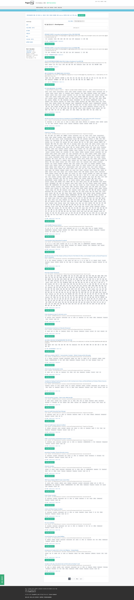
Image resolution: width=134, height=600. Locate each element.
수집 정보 (28, 39)
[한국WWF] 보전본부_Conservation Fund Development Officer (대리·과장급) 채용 (62, 34)
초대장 (105, 1)
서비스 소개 (46, 7)
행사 (48, 15)
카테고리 (28, 33)
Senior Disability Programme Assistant (53, 225)
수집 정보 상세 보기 (50, 43)
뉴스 (41, 15)
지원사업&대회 (30, 15)
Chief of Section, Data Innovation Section (54, 368)
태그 (27, 36)
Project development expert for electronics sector (56, 314)
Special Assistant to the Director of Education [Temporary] (57, 328)
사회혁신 (65, 15)
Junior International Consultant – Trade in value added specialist (59, 397)
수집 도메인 (28, 27)
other (76, 15)
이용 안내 (60, 7)
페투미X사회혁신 (39, 7)
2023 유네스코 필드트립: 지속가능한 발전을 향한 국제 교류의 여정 (58, 340)
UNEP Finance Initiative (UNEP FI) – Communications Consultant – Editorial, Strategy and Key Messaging (68, 355)
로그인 (99, 1)
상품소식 (44, 15)
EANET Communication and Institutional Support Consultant (58, 438)
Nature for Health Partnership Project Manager (55, 411)
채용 (34, 15)
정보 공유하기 (81, 15)
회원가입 (101, 1)
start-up (61, 15)
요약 (27, 24)
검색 (96, 1)
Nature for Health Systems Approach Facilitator (55, 425)
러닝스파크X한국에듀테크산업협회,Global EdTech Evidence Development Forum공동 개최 (64, 61)
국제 (73, 15)
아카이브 (51, 7)
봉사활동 (54, 15)
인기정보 (28, 30)
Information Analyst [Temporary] (52, 272)
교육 (36, 15)
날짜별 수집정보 (29, 42)
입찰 (39, 15)
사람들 (50, 15)
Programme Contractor (50, 132)
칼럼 (58, 15)
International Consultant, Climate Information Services (57, 452)
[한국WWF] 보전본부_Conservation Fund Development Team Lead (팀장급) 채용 (62, 47)
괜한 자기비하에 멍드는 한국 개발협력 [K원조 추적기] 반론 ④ (57, 73)
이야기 (55, 7)
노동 (71, 15)
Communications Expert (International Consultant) (56, 240)
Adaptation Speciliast (49, 466)
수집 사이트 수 (29, 50)
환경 (68, 15)
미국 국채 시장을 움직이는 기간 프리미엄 (53, 88)
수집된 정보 (28, 52)
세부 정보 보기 (76, 27)
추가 (33, 27)
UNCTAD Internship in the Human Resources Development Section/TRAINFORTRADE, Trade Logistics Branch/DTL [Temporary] (72, 118)
